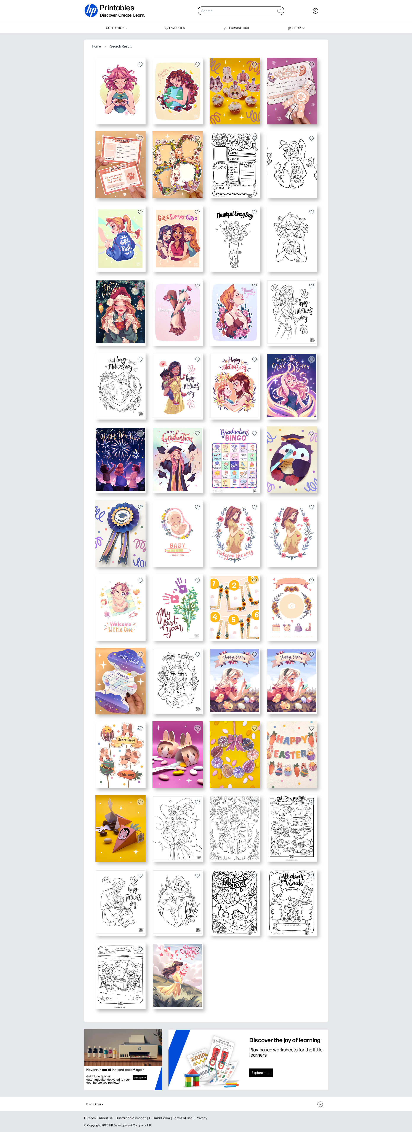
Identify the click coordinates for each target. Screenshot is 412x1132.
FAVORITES (177, 28)
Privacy (201, 1118)
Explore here (261, 1073)
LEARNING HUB (238, 28)
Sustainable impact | (132, 1118)
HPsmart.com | (161, 1118)
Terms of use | (184, 1118)
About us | (107, 1118)
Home (96, 46)
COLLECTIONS (116, 28)
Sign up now (140, 1077)
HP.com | (91, 1118)
